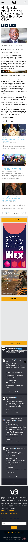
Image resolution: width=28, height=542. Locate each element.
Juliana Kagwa (10, 420)
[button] (25, 2)
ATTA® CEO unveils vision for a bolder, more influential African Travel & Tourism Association (14, 139)
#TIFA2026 (9, 472)
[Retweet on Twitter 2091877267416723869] (10, 476)
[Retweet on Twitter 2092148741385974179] (10, 413)
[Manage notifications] (24, 539)
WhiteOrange (20, 539)
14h (7, 399)
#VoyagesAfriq (10, 360)
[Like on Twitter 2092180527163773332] (12, 391)
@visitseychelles (19, 401)
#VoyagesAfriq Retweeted (16, 418)
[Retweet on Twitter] (9, 418)
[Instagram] (15, 532)
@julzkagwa (19, 420)
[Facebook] (5, 532)
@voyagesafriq (20, 360)
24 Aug (7, 422)
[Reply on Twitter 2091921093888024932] (7, 442)
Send (14, 527)
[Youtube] (12, 532)
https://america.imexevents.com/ (14, 385)
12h (7, 361)
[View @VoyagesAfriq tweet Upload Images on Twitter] (13, 473)
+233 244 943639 (12, 513)
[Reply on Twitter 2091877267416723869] (7, 476)
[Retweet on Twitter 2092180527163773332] (10, 391)
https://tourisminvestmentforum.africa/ (16, 469)
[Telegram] (22, 532)
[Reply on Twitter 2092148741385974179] (7, 413)
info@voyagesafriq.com (7, 510)
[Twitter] (8, 532)
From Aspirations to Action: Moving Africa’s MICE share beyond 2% (12, 169)
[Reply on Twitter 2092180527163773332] (7, 391)
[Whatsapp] (19, 532)
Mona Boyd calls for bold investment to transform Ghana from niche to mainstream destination (13, 198)
